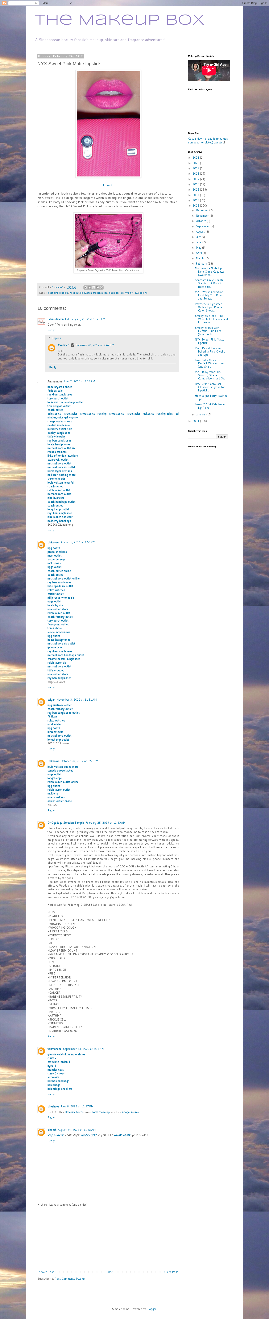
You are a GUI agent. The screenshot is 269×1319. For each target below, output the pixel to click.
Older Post (171, 1272)
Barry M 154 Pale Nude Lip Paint (210, 406)
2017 (196, 179)
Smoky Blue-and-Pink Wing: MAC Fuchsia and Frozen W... (211, 319)
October (201, 221)
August (201, 231)
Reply (51, 330)
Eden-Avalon (55, 319)
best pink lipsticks (58, 292)
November (203, 215)
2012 (196, 205)
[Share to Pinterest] (101, 287)
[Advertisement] (108, 1238)
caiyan (51, 699)
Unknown (53, 542)
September (203, 226)
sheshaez (53, 1106)
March (200, 258)
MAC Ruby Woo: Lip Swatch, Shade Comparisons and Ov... (210, 375)
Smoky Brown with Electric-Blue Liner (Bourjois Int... (208, 331)
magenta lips (100, 292)
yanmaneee (54, 1049)
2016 (196, 184)
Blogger (151, 1309)
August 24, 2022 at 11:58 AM (77, 1130)
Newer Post (46, 1272)
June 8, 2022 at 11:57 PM (77, 1106)
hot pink (74, 292)
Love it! (108, 185)
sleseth (52, 1130)
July (199, 237)
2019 (196, 168)
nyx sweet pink (138, 292)
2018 (196, 173)
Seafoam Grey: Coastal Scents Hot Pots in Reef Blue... (209, 283)
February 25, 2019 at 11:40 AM (105, 823)
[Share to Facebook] (97, 287)
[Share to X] (93, 287)
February (202, 263)
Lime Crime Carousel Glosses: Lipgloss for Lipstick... (210, 387)
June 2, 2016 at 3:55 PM (79, 381)
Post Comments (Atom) (70, 1279)
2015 (196, 189)
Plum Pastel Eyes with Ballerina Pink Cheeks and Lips (210, 351)
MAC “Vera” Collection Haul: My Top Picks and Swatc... (209, 295)
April (199, 253)
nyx (127, 292)
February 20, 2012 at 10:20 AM (85, 319)
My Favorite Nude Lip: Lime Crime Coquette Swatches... (209, 271)
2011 (196, 421)
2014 (196, 195)
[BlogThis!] (89, 287)
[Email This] (85, 287)
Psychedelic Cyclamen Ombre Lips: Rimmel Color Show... (209, 307)
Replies (56, 338)
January (201, 414)
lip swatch (86, 292)
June (199, 242)
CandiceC (63, 345)
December (202, 210)
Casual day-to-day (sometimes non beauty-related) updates (208, 140)
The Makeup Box (119, 20)
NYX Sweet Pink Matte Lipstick (209, 341)
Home (109, 1272)
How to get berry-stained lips (211, 397)
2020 (196, 163)
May (199, 247)
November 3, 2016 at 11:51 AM (77, 699)
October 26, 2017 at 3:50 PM (79, 761)
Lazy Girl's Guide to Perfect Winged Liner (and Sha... (209, 363)
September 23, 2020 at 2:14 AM (83, 1049)
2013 (196, 200)
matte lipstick (116, 292)
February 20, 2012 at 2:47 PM (95, 345)
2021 (196, 157)
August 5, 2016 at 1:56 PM (78, 542)
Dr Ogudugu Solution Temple (65, 823)
